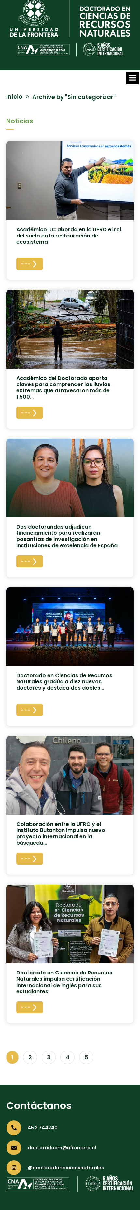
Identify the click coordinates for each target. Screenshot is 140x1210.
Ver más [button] (25, 264)
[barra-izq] (70, 35)
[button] (132, 78)
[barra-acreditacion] (70, 54)
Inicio (14, 96)
